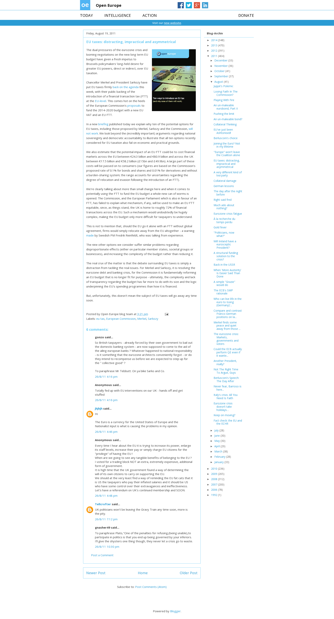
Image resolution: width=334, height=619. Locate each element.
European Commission (121, 319)
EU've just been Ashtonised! (223, 131)
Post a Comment (102, 555)
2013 (214, 45)
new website (172, 23)
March (218, 451)
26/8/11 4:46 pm (106, 432)
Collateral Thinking (225, 124)
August (219, 81)
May (217, 441)
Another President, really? (225, 362)
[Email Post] (166, 314)
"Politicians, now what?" (224, 234)
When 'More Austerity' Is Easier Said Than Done (227, 273)
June (217, 435)
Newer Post (96, 573)
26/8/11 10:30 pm (107, 546)
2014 (214, 40)
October (219, 71)
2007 (214, 484)
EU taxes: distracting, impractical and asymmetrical (227, 164)
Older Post (189, 573)
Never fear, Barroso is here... (227, 387)
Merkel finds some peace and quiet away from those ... (227, 326)
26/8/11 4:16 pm (106, 376)
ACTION (149, 15)
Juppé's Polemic (223, 86)
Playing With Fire (224, 100)
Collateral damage (225, 181)
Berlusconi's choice (226, 138)
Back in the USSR (224, 264)
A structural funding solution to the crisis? (226, 256)
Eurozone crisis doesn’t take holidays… (223, 406)
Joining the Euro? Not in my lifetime (227, 145)
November (221, 66)
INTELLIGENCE (117, 15)
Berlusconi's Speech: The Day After (226, 379)
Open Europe (108, 5)
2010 (214, 468)
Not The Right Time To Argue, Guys (226, 370)
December (221, 60)
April (217, 446)
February (220, 456)
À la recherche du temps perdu (224, 220)
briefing (103, 124)
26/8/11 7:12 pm (106, 519)
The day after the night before (228, 192)
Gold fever (220, 227)
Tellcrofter (103, 504)
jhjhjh (98, 408)
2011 (214, 56)
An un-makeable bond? (228, 119)
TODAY (86, 15)
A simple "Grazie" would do (224, 283)
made (90, 235)
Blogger (175, 611)
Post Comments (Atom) (151, 587)
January (219, 462)
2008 (214, 479)
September (221, 76)
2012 (214, 50)
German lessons (224, 186)
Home (143, 573)
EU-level (100, 101)
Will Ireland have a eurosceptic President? (225, 244)
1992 (214, 495)
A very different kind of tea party (228, 173)
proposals (134, 105)
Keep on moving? (224, 415)
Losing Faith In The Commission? (226, 93)
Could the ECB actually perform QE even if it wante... (228, 352)
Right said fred (223, 200)
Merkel (141, 319)
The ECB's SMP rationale (223, 291)
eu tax (100, 319)
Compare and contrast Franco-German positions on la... (228, 314)
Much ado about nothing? (224, 206)
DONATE (246, 15)
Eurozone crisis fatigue (228, 213)
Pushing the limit (224, 114)
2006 (214, 489)
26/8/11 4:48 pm (106, 495)
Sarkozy (153, 319)
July (216, 430)
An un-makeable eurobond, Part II (226, 106)
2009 (214, 474)
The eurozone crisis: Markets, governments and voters (226, 338)
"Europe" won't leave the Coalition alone (227, 153)
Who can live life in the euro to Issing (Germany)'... (228, 302)
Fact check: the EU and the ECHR (228, 422)
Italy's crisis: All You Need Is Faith (226, 396)
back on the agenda (126, 87)
